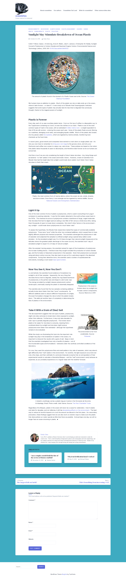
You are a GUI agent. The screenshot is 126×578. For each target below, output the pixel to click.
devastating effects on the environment (76, 410)
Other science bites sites (103, 10)
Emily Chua (47, 39)
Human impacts (39, 31)
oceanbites (21, 16)
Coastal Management (68, 29)
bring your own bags (60, 144)
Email (31, 531)
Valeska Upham (51, 460)
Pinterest (87, 336)
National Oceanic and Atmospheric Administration (63, 201)
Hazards (79, 29)
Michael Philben (84, 459)
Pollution (55, 31)
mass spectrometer (59, 260)
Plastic (47, 31)
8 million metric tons (72, 128)
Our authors (57, 10)
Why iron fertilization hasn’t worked (81, 457)
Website (31, 539)
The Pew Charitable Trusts (82, 403)
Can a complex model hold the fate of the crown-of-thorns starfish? (44, 456)
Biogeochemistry (34, 29)
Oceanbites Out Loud (70, 10)
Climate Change (55, 29)
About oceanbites (46, 10)
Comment (32, 500)
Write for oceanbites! (86, 10)
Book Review (45, 29)
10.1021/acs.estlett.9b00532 (59, 48)
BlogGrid (64, 574)
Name (31, 522)
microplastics (47, 135)
